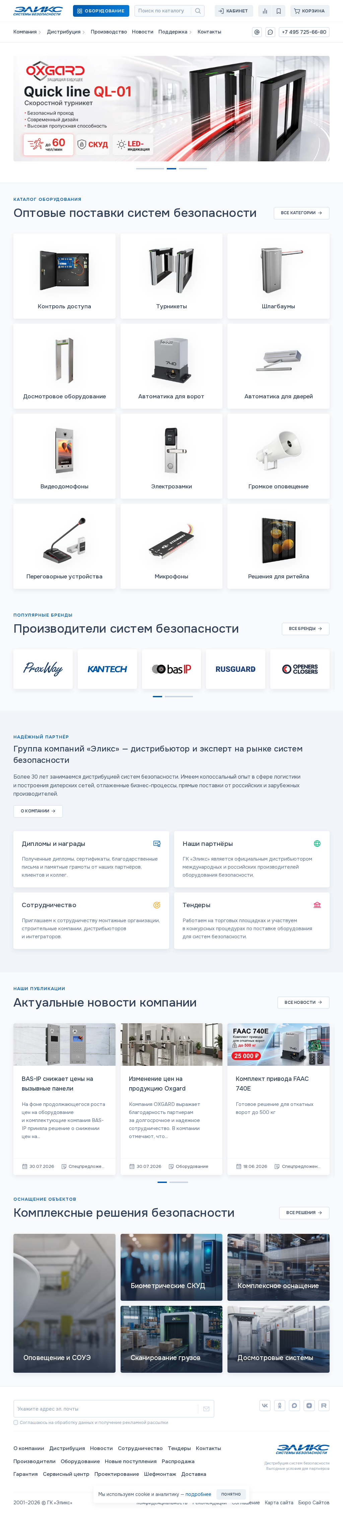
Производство (109, 32)
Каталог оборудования (47, 199)
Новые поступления (131, 1461)
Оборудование (80, 1461)
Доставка (193, 1474)
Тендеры (179, 1448)
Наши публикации (39, 988)
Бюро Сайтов (314, 1503)
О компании (28, 1448)
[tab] (140, 168)
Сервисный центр (66, 1474)
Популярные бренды (43, 615)
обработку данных (74, 1422)
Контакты (209, 32)
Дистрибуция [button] (63, 32)
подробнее (198, 1494)
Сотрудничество (140, 1448)
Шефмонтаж (160, 1474)
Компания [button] (25, 32)
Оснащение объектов (44, 1199)
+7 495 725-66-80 (304, 32)
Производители (34, 1461)
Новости (142, 32)
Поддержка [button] (172, 32)
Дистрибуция (67, 1448)
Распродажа (178, 1461)
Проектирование (116, 1474)
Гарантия (25, 1474)
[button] (101, 11)
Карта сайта (279, 1503)
